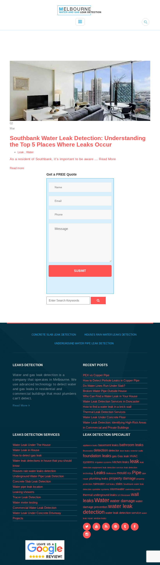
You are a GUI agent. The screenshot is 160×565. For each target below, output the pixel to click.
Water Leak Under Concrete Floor (104, 417)
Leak (21, 152)
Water (30, 152)
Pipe (136, 472)
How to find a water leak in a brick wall (107, 406)
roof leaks (110, 484)
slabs (119, 483)
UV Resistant (124, 495)
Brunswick (88, 451)
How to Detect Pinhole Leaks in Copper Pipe (111, 380)
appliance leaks (90, 445)
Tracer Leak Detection (27, 497)
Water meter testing (25, 502)
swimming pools (132, 489)
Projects (18, 518)
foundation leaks (97, 456)
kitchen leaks (120, 462)
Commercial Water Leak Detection (34, 507)
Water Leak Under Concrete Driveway (37, 513)
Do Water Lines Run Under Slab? (104, 385)
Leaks (99, 472)
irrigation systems (103, 462)
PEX (129, 473)
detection (101, 450)
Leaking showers (23, 492)
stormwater (117, 489)
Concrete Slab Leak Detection (54, 334)
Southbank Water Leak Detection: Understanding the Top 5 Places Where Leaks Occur (78, 141)
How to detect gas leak (27, 455)
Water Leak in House (26, 450)
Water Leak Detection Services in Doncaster (111, 401)
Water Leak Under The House (32, 444)
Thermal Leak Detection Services (104, 412)
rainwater (99, 483)
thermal (87, 494)
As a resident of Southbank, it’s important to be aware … (54, 159)
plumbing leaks (98, 478)
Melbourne (111, 473)
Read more (17, 168)
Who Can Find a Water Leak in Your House (110, 396)
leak (134, 461)
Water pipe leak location (28, 486)
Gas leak (123, 456)
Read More (107, 159)
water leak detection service (123, 512)
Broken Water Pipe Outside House (105, 391)
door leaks (125, 451)
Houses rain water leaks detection (110, 334)
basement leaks (108, 445)
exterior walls (137, 451)
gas (114, 456)
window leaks (100, 518)
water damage (122, 501)
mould (121, 473)
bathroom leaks (131, 445)
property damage (122, 478)
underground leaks (105, 494)
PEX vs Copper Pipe (96, 375)
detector (114, 450)
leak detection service (113, 467)
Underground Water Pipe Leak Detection (84, 343)
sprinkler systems (100, 489)
